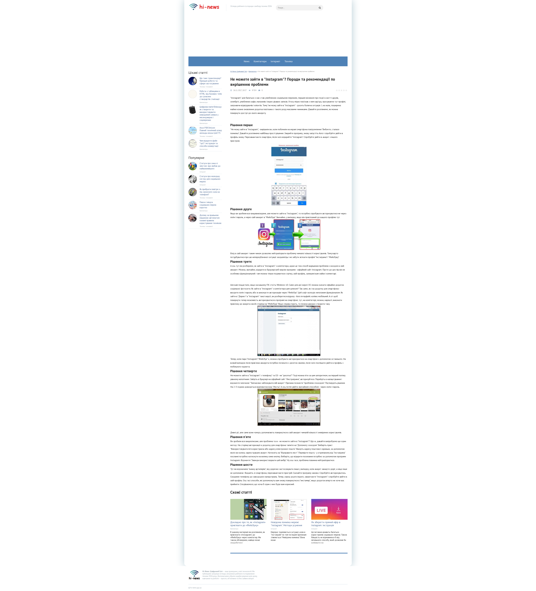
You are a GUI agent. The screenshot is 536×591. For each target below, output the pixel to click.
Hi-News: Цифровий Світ (238, 71)
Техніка (288, 61)
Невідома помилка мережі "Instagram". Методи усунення (286, 524)
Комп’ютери (260, 61)
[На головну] (205, 8)
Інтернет (275, 61)
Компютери (253, 71)
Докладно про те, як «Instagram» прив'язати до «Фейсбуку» (247, 524)
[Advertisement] (268, 35)
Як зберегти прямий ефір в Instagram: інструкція (325, 524)
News (246, 61)
